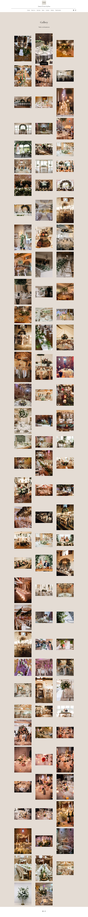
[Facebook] (75, 10)
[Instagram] (73, 10)
